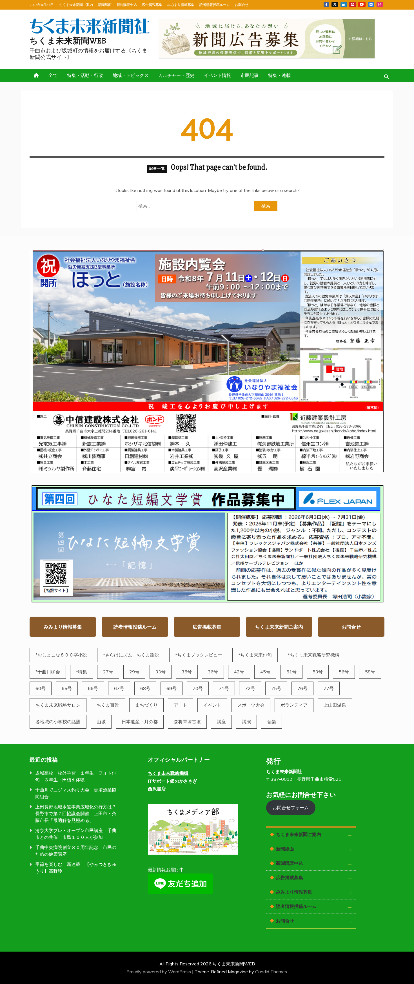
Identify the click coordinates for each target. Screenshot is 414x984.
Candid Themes (271, 971)
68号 (145, 688)
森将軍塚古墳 (187, 721)
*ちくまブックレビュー (198, 655)
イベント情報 (217, 75)
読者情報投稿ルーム (214, 5)
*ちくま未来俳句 (255, 655)
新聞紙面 (105, 5)
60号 (40, 688)
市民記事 (250, 75)
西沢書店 (157, 788)
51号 (291, 672)
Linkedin (343, 4)
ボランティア (294, 705)
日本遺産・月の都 (140, 721)
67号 (119, 688)
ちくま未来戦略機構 (168, 773)
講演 (246, 721)
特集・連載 (279, 75)
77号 (329, 688)
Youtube (362, 4)
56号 (344, 672)
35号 (187, 672)
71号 (224, 688)
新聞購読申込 (127, 5)
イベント (212, 705)
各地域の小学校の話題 (58, 721)
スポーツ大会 (250, 705)
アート (180, 705)
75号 (276, 688)
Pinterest (352, 4)
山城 (101, 721)
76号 (302, 688)
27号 (108, 672)
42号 (239, 672)
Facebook (326, 4)
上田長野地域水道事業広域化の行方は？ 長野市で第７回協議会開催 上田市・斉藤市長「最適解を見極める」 (78, 813)
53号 (318, 672)
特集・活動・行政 (85, 75)
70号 (198, 688)
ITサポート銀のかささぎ (172, 781)
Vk (371, 4)
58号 (370, 672)
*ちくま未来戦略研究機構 (313, 655)
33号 (160, 672)
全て (52, 75)
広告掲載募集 (152, 5)
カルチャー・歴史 (176, 75)
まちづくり (146, 705)
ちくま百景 (108, 705)
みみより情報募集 (180, 5)
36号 (213, 672)
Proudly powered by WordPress (159, 971)
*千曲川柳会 (47, 672)
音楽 (271, 721)
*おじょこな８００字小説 (61, 655)
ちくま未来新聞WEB (68, 41)
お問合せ (241, 5)
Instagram (380, 4)
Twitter (334, 4)
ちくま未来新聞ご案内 (76, 5)
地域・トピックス (131, 75)
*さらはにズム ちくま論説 (131, 655)
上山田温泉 (335, 705)
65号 (67, 688)
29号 (134, 672)
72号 (250, 688)
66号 (93, 688)
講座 (221, 721)
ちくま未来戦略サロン (58, 705)
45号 (265, 672)
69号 (171, 688)
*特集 (81, 672)
